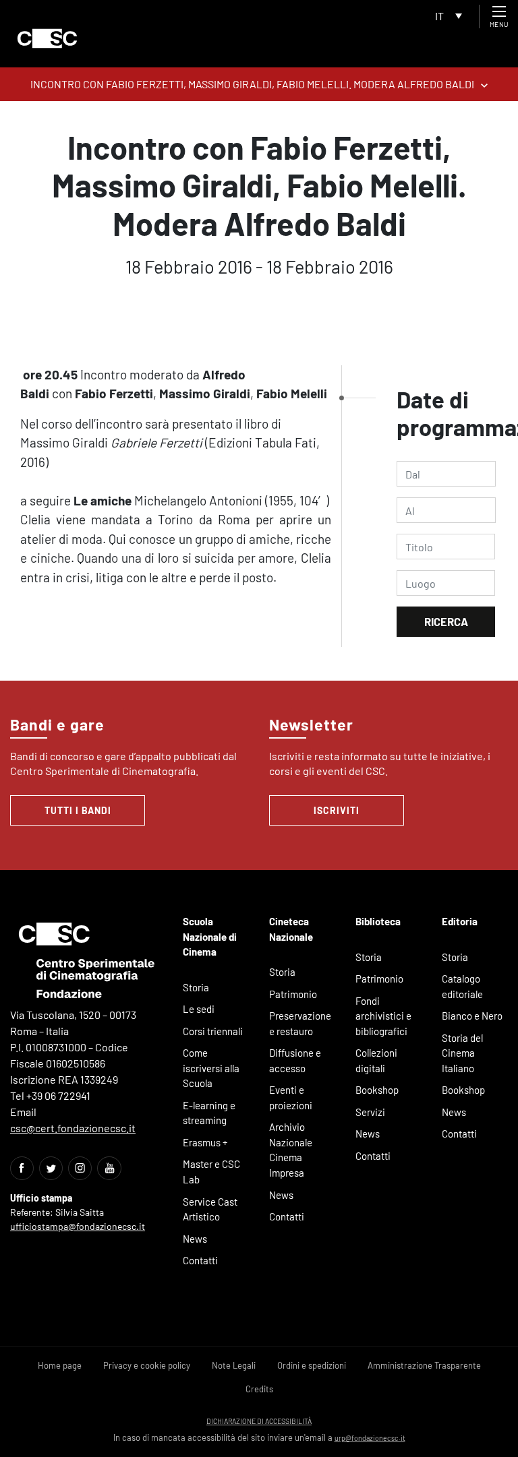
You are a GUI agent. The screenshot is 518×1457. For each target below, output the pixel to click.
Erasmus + (205, 1142)
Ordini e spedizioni (311, 1365)
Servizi (370, 1112)
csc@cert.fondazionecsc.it (73, 1127)
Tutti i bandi (78, 810)
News (195, 1239)
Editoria (460, 921)
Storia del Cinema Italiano (462, 1053)
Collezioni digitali (376, 1060)
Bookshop (377, 1090)
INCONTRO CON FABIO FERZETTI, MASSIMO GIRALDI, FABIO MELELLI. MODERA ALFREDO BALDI (252, 84)
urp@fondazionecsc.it (370, 1437)
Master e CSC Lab (211, 1171)
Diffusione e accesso (295, 1060)
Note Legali (234, 1365)
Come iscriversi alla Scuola (211, 1068)
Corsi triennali (213, 1031)
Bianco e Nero (472, 1016)
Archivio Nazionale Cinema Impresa (290, 1150)
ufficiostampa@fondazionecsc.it (77, 1226)
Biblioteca (378, 921)
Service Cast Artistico (210, 1209)
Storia (196, 987)
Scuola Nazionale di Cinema (210, 936)
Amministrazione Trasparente (424, 1365)
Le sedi (198, 1009)
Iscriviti (336, 810)
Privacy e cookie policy (146, 1365)
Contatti (200, 1260)
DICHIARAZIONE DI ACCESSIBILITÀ (259, 1421)
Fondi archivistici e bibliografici (383, 1016)
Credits (259, 1389)
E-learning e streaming (209, 1113)
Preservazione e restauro (300, 1023)
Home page (60, 1365)
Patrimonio (293, 994)
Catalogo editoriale (462, 986)
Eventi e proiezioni (290, 1097)
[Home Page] (47, 38)
